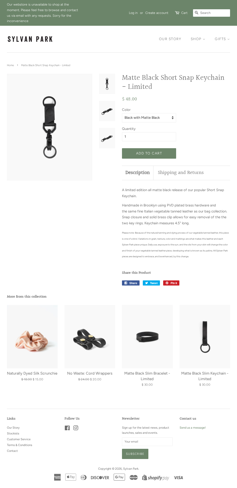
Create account (156, 13)
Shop (197, 39)
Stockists (13, 433)
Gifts (221, 39)
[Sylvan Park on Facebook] (67, 429)
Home (10, 65)
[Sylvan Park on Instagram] (75, 429)
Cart (184, 13)
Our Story (170, 39)
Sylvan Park (130, 468)
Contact (12, 451)
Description (137, 173)
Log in (133, 13)
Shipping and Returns (181, 173)
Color (126, 110)
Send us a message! (193, 427)
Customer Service (19, 439)
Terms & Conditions (19, 445)
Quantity (129, 129)
